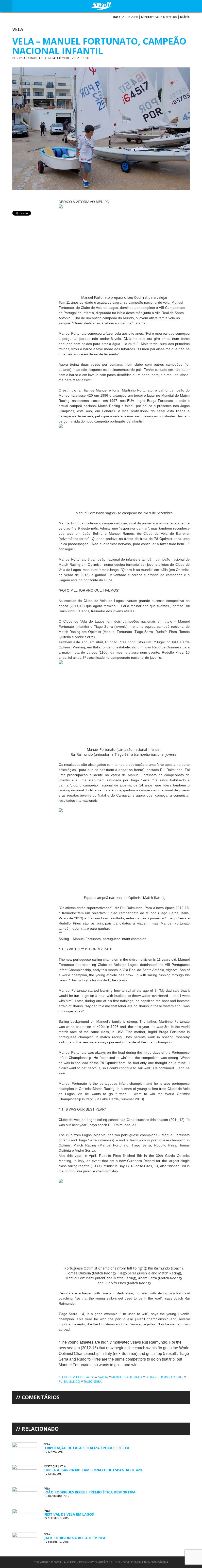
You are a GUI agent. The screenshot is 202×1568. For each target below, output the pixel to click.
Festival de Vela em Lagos (69, 1514)
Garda (103, 1377)
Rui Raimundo (69, 1382)
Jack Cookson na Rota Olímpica (74, 1538)
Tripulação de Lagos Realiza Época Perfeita (86, 1447)
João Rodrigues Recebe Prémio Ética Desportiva (89, 1492)
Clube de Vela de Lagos (76, 1377)
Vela (17, 29)
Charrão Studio (107, 1562)
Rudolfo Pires (172, 1377)
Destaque (50, 1466)
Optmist (151, 1377)
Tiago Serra (93, 1382)
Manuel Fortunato (126, 1377)
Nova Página (158, 1562)
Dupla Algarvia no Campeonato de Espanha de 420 (93, 1470)
